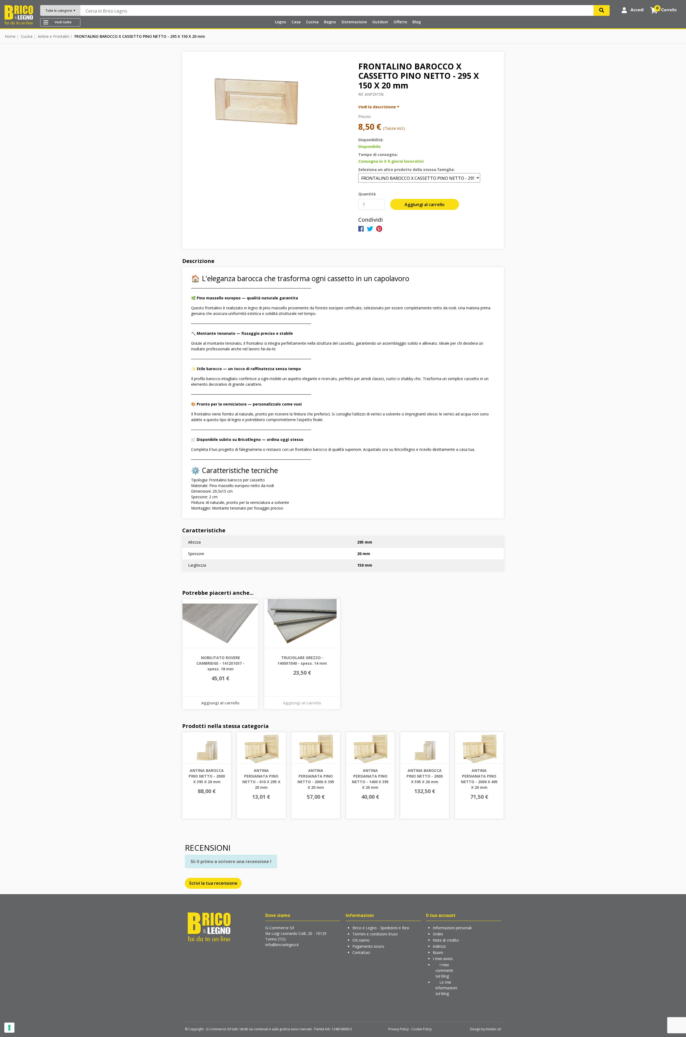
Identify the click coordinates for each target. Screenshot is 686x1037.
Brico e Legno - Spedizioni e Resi (380, 927)
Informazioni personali (452, 927)
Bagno (330, 21)
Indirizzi (439, 946)
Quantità (367, 193)
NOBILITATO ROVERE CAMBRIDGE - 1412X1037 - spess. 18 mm (220, 663)
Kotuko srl (493, 1029)
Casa (296, 21)
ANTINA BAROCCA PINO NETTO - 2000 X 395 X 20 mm (207, 776)
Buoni (438, 952)
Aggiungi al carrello (425, 204)
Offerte (400, 21)
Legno (280, 21)
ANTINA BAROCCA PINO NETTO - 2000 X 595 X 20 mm (425, 776)
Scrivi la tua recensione (213, 883)
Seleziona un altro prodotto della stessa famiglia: (406, 169)
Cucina (312, 21)
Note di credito (446, 940)
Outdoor (380, 21)
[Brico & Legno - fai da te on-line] (209, 926)
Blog (416, 21)
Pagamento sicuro (368, 946)
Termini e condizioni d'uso (375, 933)
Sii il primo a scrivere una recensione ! (231, 861)
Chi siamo (361, 940)
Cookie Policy (421, 1029)
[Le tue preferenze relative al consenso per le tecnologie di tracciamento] (9, 1028)
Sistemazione (354, 21)
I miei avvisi (443, 958)
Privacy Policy (398, 1029)
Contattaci (361, 952)
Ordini (438, 933)
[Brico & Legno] (19, 14)
